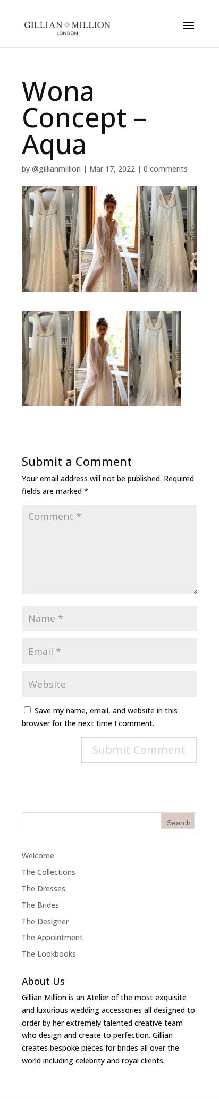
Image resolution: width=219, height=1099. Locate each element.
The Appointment (52, 937)
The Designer (45, 921)
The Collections (48, 872)
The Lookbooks (49, 954)
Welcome (38, 855)
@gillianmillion (56, 169)
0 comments (166, 169)
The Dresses (43, 888)
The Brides (40, 905)
